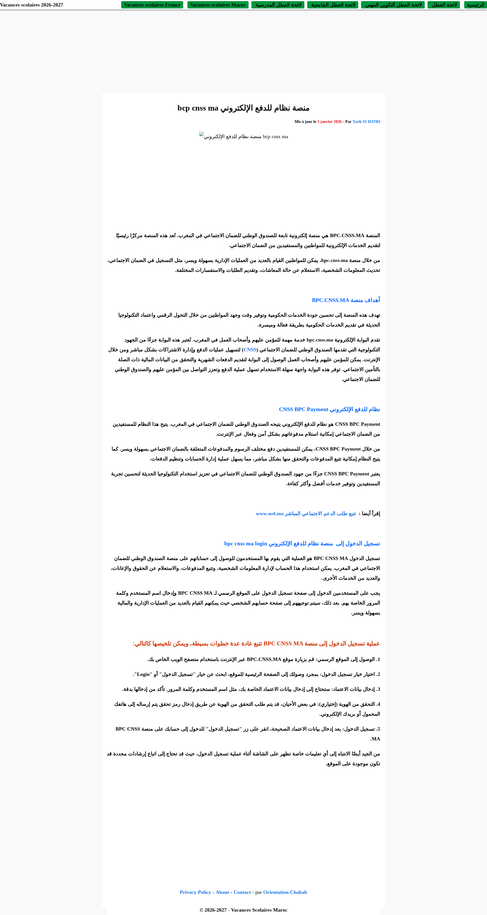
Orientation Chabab (285, 892)
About (222, 892)
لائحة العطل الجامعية (332, 5)
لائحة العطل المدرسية (278, 5)
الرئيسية (475, 5)
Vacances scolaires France (152, 5)
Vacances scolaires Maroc (218, 5)
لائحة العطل (443, 5)
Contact (242, 892)
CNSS (250, 349)
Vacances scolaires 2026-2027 (31, 5)
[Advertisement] (243, 50)
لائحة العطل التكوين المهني (393, 5)
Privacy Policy (195, 892)
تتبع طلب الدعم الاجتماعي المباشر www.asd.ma (306, 513)
